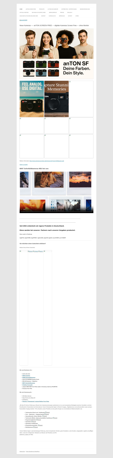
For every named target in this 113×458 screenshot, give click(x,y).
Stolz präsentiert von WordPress (33, 451)
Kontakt (43, 16)
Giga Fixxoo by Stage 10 (28, 397)
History (70, 16)
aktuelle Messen (24, 12)
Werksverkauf (53, 12)
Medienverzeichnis (85, 9)
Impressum (62, 16)
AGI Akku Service (26, 396)
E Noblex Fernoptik (27, 384)
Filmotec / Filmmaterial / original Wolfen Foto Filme (35, 401)
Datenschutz (52, 16)
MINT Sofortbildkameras (28, 383)
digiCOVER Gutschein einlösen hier (29, 16)
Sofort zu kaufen (24, 164)
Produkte (41, 9)
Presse (62, 12)
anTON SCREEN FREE (31, 9)
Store (77, 16)
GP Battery (25, 399)
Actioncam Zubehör (53, 9)
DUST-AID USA (26, 373)
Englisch (69, 12)
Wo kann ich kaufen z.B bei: (39, 12)
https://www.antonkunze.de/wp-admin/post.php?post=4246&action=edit (47, 161)
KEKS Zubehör (26, 375)
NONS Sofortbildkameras (28, 377)
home (21, 9)
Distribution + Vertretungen (69, 9)
